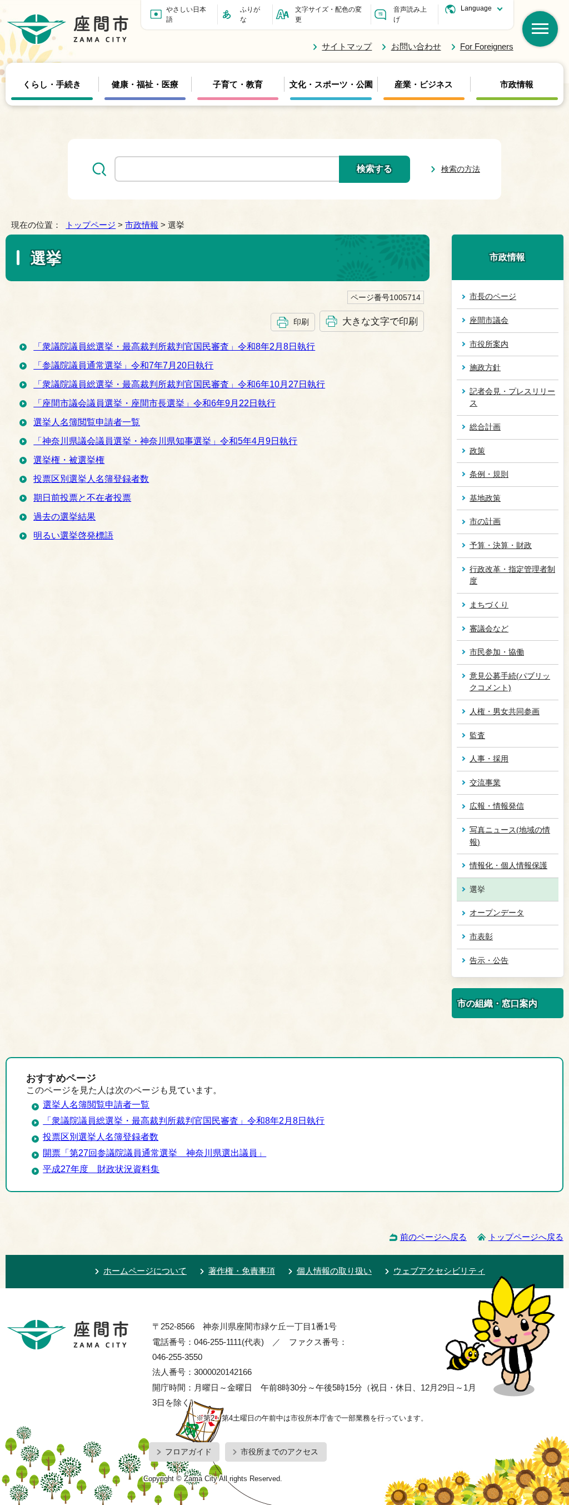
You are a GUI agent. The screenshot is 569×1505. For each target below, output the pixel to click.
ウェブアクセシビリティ (439, 1270)
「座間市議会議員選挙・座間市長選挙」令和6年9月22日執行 (154, 403)
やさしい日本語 (186, 14)
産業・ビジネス (424, 84)
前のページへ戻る (433, 1237)
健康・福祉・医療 (145, 84)
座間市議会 (489, 320)
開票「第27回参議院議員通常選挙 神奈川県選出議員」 (154, 1153)
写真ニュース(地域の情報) (510, 835)
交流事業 (485, 782)
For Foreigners (486, 46)
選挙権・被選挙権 (68, 460)
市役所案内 (489, 344)
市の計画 (485, 521)
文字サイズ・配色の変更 (328, 14)
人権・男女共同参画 (505, 711)
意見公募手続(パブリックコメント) (510, 681)
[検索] (540, 29)
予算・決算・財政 (501, 545)
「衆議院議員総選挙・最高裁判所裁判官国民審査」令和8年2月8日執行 (174, 346)
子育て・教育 (238, 84)
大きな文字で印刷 (380, 321)
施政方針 (485, 367)
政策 (477, 450)
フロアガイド (188, 1451)
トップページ (91, 225)
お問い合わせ (416, 46)
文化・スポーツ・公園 (331, 84)
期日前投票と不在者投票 (82, 497)
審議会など (489, 628)
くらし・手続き (52, 84)
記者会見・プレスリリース (512, 397)
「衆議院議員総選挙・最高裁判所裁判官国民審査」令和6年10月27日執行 (179, 384)
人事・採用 (489, 758)
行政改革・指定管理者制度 (512, 575)
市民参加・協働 (497, 651)
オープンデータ (497, 912)
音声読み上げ (410, 14)
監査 (477, 735)
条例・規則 (489, 474)
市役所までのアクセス (279, 1451)
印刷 (301, 321)
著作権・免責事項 (241, 1270)
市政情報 (516, 84)
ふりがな (250, 14)
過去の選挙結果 (64, 516)
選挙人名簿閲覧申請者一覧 (86, 422)
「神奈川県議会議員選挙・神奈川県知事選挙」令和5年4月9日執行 (165, 441)
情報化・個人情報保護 (508, 865)
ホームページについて (145, 1270)
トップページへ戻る (525, 1237)
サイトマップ (347, 46)
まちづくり (489, 604)
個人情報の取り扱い (334, 1270)
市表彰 (481, 936)
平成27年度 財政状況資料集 (101, 1169)
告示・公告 (489, 960)
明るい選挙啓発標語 (73, 535)
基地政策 (485, 498)
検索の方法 (460, 169)
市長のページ (493, 296)
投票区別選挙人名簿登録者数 (91, 479)
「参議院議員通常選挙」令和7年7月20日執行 (123, 365)
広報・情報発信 (497, 805)
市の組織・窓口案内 (497, 1003)
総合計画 (485, 426)
